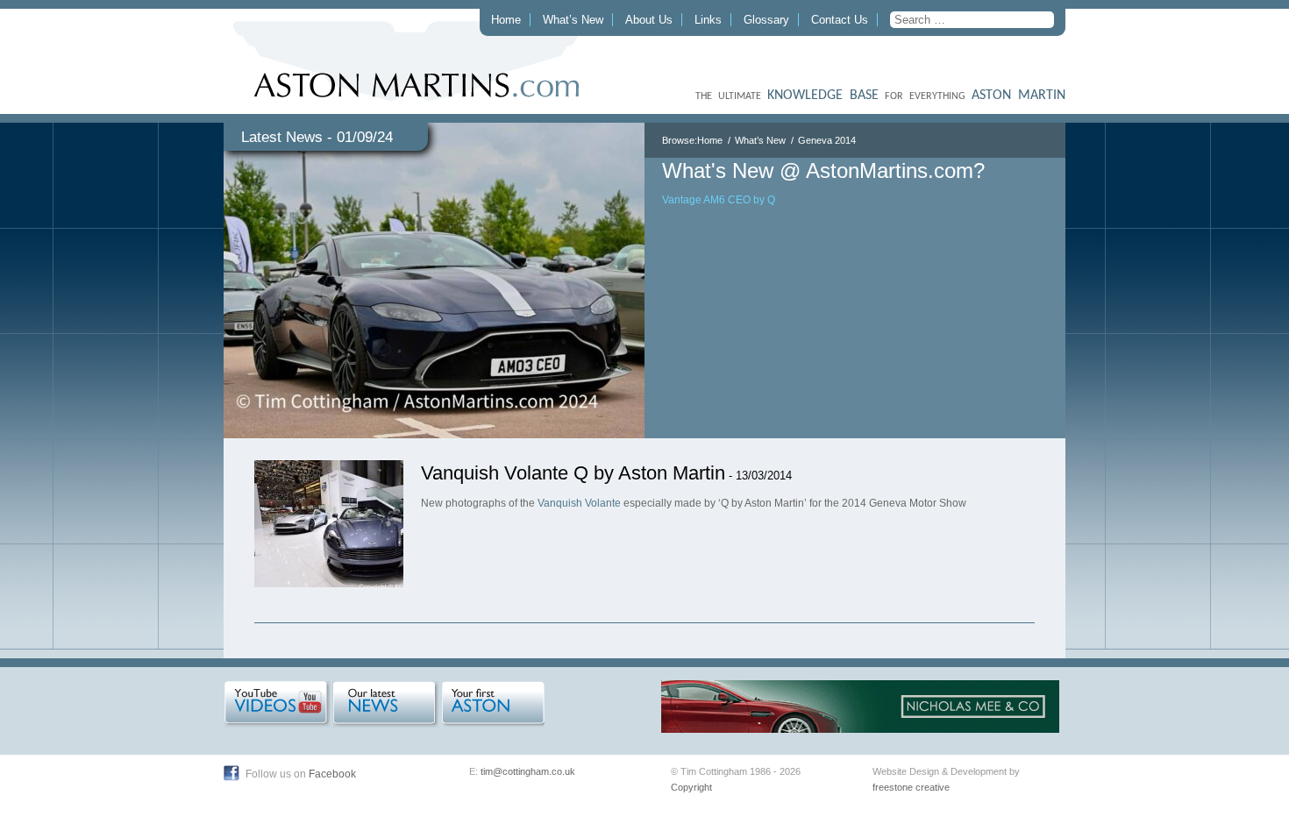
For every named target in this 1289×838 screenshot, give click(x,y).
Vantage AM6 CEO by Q (718, 200)
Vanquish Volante (579, 503)
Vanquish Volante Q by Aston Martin (573, 473)
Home (506, 19)
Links (708, 19)
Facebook (332, 774)
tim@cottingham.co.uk (528, 771)
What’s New (573, 19)
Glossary (766, 19)
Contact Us (839, 19)
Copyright (691, 787)
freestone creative (911, 787)
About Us (649, 19)
